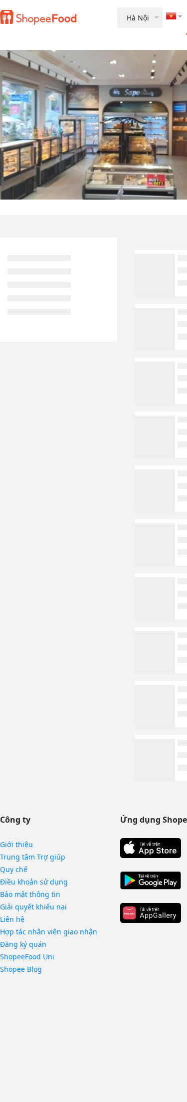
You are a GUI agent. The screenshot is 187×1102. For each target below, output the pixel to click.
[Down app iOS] (150, 848)
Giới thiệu (16, 844)
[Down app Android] (150, 880)
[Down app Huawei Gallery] (150, 913)
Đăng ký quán (23, 944)
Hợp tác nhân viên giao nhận (48, 931)
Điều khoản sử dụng (34, 881)
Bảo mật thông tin (30, 894)
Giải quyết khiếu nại (33, 906)
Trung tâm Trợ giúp (32, 857)
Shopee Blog (21, 969)
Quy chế (13, 869)
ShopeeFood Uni (27, 956)
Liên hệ (12, 919)
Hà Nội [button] (138, 17)
